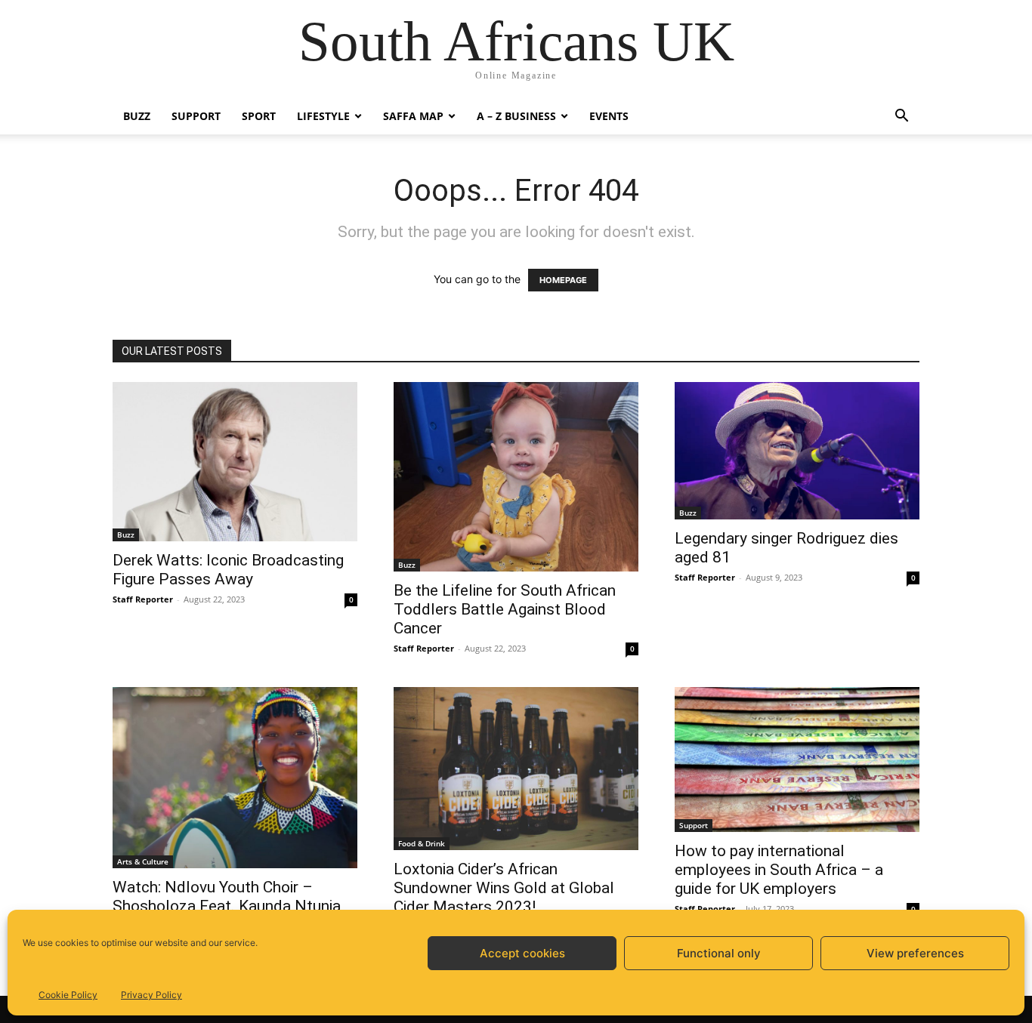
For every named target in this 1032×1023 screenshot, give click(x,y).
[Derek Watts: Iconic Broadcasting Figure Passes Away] (235, 461)
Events (609, 116)
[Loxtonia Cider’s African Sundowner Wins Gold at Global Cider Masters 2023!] (516, 768)
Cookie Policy (68, 994)
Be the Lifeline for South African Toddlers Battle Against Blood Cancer (505, 609)
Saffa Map (413, 116)
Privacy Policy (151, 994)
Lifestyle (323, 116)
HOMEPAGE (563, 280)
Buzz (136, 116)
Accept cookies (522, 953)
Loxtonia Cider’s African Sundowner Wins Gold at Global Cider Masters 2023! (504, 888)
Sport (259, 116)
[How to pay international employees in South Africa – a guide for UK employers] (797, 759)
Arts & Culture (142, 861)
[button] (901, 117)
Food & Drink (421, 843)
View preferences (915, 953)
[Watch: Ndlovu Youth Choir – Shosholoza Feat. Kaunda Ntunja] (235, 777)
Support (196, 116)
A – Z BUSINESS (516, 116)
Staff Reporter (143, 599)
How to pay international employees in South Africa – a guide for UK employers (779, 870)
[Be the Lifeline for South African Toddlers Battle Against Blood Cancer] (516, 477)
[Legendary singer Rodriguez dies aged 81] (797, 450)
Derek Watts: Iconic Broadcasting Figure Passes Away (228, 569)
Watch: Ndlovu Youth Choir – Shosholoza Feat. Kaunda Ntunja (227, 896)
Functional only (719, 953)
